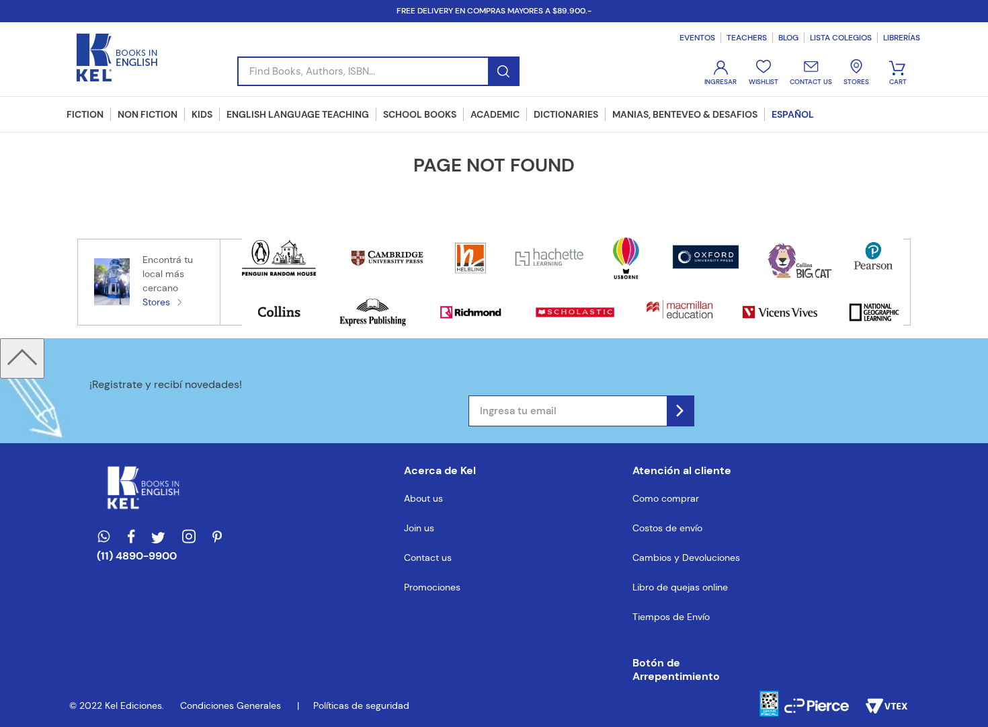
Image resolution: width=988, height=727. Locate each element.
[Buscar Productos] (503, 71)
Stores (156, 302)
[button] (686, 669)
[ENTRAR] (721, 73)
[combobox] (378, 71)
